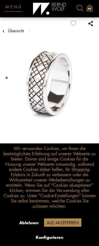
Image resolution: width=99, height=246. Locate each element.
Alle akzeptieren (63, 223)
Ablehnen (28, 223)
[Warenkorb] (89, 8)
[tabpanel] (49, 84)
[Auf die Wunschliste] (78, 23)
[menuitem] (79, 8)
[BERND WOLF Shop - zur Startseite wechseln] (49, 9)
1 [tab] (7, 78)
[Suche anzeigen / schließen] (79, 8)
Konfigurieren (49, 237)
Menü (14, 7)
